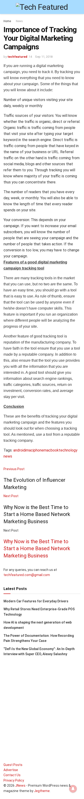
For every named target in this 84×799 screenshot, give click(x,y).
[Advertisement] (42, 706)
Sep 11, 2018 (43, 56)
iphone (38, 450)
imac (29, 450)
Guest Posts (13, 765)
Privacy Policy (14, 780)
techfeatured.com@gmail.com (27, 575)
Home (7, 21)
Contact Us (12, 775)
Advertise (11, 770)
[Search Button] (78, 7)
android (19, 450)
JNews (20, 785)
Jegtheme (42, 791)
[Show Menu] (5, 7)
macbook (51, 450)
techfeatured (17, 56)
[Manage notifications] (73, 788)
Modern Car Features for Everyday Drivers (36, 601)
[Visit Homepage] (42, 7)
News (19, 21)
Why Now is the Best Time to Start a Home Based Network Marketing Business (37, 549)
